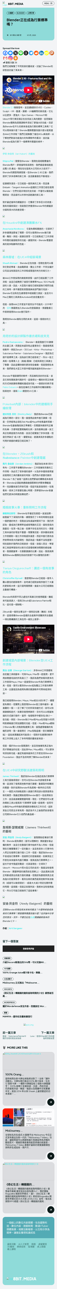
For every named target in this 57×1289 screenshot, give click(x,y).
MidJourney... (14, 1130)
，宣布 (8, 308)
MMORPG (8, 989)
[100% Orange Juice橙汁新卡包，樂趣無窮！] (28, 1061)
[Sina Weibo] (46, 53)
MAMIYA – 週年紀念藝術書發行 (17, 1016)
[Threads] (26, 53)
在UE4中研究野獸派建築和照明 (23, 770)
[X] (15, 53)
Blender (20, 13)
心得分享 (31, 13)
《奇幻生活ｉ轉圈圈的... (20, 1184)
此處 (32, 917)
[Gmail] (5, 58)
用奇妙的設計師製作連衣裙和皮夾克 (26, 336)
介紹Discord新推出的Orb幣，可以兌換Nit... (24, 962)
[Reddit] (36, 53)
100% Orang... (14, 1074)
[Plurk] (51, 53)
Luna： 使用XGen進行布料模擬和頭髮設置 (42, 1037)
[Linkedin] (41, 53)
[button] (28, 151)
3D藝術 (10, 13)
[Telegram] (31, 53)
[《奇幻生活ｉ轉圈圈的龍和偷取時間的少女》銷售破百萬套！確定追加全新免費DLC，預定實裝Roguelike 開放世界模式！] (28, 1171)
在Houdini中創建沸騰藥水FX (22, 223)
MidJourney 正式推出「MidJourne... (21, 982)
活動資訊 (7, 958)
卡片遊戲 (7, 969)
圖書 (5, 1013)
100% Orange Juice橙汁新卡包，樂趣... (22, 972)
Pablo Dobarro (10, 387)
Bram (20, 391)
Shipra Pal (8, 161)
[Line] (20, 53)
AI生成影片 (8, 979)
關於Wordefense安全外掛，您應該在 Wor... (24, 1006)
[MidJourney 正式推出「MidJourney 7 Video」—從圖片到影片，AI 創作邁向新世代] (28, 1117)
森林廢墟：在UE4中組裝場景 (22, 257)
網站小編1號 (16, 35)
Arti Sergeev (15, 928)
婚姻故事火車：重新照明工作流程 (24, 507)
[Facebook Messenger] (10, 53)
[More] (15, 58)
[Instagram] (10, 58)
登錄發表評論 (28, 948)
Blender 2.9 (8, 107)
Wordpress (9, 1002)
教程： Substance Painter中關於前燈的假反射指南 (14, 1037)
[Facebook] (5, 53)
